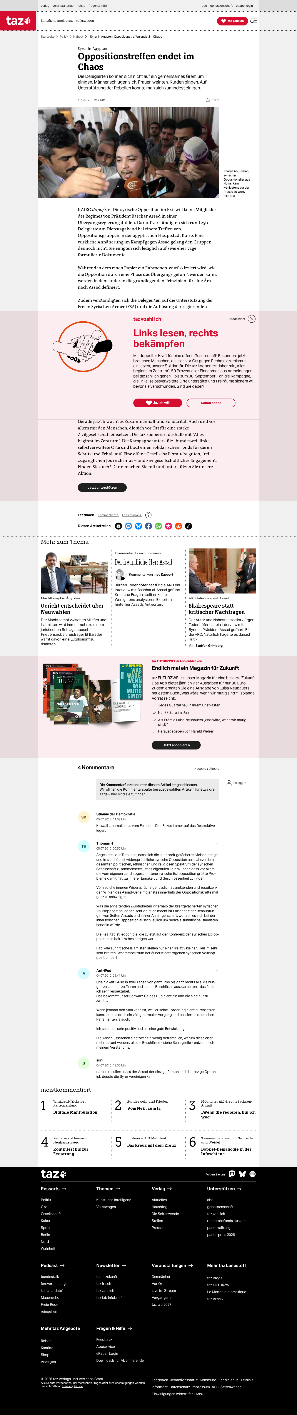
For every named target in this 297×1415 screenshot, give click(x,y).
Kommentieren (108, 515)
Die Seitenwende (165, 1214)
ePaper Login (107, 1353)
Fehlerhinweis (132, 515)
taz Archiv (215, 1299)
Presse (157, 1228)
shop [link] (81, 6)
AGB (215, 1387)
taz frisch (103, 1283)
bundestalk (50, 1276)
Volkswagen (106, 1207)
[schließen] (251, 319)
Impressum (201, 1387)
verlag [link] (45, 6)
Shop (45, 1355)
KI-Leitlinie (245, 1380)
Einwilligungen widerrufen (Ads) (177, 1394)
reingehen (49, 1311)
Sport (45, 1228)
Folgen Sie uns (215, 1174)
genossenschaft (220, 1207)
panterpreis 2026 (221, 1234)
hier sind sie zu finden (128, 794)
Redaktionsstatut (184, 1380)
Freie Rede (49, 1304)
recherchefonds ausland (227, 1221)
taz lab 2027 (161, 1304)
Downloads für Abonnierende (120, 1360)
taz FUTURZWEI (219, 1285)
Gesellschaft (51, 1214)
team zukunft (106, 1276)
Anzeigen (48, 1362)
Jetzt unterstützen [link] (102, 487)
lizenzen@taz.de (72, 1386)
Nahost (78, 36)
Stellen (157, 1221)
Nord (45, 1241)
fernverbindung (53, 1283)
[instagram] (252, 1176)
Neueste (200, 769)
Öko (44, 1207)
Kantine (47, 1348)
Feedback (104, 1339)
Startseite (48, 36)
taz (54, 1174)
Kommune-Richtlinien (217, 1380)
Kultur (46, 1221)
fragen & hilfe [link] (97, 6)
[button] (253, 21)
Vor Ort (158, 1283)
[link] (58, 21)
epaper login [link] (244, 6)
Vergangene (162, 1297)
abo (210, 1200)
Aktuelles (159, 1200)
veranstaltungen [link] (64, 6)
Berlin (45, 1234)
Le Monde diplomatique (226, 1292)
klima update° (52, 1290)
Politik (64, 36)
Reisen (46, 1341)
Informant (160, 1387)
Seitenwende (231, 1387)
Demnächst (161, 1276)
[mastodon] (232, 1176)
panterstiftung (218, 1228)
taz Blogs (214, 1278)
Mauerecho (50, 1297)
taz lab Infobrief (109, 1297)
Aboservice (105, 1346)
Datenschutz (180, 1387)
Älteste (214, 769)
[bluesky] (242, 1176)
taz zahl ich (216, 1214)
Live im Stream (164, 1290)
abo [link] (204, 6)
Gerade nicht (236, 319)
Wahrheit (48, 1248)
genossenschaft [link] (221, 6)
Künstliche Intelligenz (113, 1200)
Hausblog (159, 1207)
